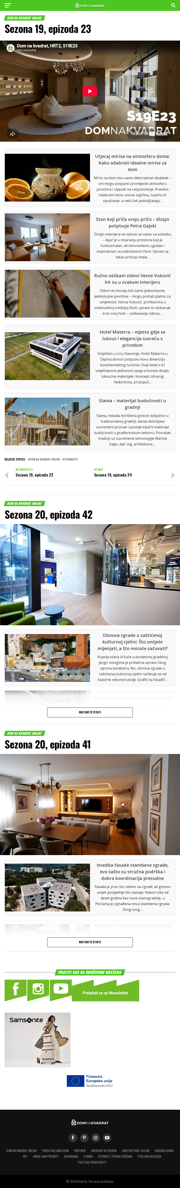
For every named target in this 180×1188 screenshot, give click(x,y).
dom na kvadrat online (45, 459)
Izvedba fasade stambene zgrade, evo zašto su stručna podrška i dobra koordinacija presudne (133, 871)
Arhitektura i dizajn (135, 1150)
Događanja (71, 1156)
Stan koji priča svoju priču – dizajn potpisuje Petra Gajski (132, 222)
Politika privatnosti (92, 1162)
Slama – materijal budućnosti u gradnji (132, 404)
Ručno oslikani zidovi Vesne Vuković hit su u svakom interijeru (132, 279)
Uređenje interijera (104, 1150)
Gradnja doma (164, 1150)
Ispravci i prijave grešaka (115, 1156)
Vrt (25, 1156)
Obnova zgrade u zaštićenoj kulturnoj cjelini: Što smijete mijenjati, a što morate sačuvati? (132, 641)
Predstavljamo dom (55, 1150)
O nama (88, 1156)
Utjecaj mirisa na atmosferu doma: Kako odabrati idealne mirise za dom (132, 162)
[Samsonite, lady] (37, 1066)
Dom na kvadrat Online (21, 1150)
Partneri (80, 1150)
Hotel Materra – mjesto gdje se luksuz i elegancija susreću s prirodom (132, 338)
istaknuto (71, 459)
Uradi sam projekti (46, 1156)
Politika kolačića (149, 1156)
